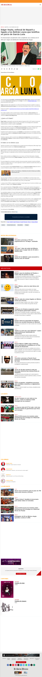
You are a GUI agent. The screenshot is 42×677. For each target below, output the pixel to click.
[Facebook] (2, 69)
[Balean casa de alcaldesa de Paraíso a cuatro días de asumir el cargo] (7, 277)
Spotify (11, 221)
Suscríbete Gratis (21, 573)
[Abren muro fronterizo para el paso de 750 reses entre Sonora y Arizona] (7, 492)
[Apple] (31, 665)
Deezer (29, 221)
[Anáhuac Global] (3, 481)
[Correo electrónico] (12, 69)
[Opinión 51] (3, 475)
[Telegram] (9, 69)
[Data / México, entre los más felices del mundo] (7, 290)
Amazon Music (35, 221)
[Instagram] (16, 665)
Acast (8, 221)
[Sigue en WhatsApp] (38, 69)
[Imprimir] (17, 69)
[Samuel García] (3, 469)
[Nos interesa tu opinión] (21, 655)
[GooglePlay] (34, 665)
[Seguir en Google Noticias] (40, 69)
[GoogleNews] (29, 665)
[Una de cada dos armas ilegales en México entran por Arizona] (7, 301)
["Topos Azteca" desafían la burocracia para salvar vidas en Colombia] (7, 500)
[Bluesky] (24, 665)
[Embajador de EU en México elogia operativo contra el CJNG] (7, 517)
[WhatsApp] (7, 69)
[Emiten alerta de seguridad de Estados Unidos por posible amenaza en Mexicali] (7, 323)
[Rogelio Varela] (3, 464)
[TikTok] (18, 665)
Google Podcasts (23, 221)
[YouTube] (13, 665)
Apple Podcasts (16, 221)
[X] (4, 69)
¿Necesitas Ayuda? (21, 662)
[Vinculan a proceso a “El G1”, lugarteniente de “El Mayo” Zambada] (7, 241)
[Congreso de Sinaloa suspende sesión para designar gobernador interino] (7, 312)
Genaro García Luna (32, 100)
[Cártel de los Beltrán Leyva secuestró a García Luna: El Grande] (7, 258)
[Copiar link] (14, 69)
